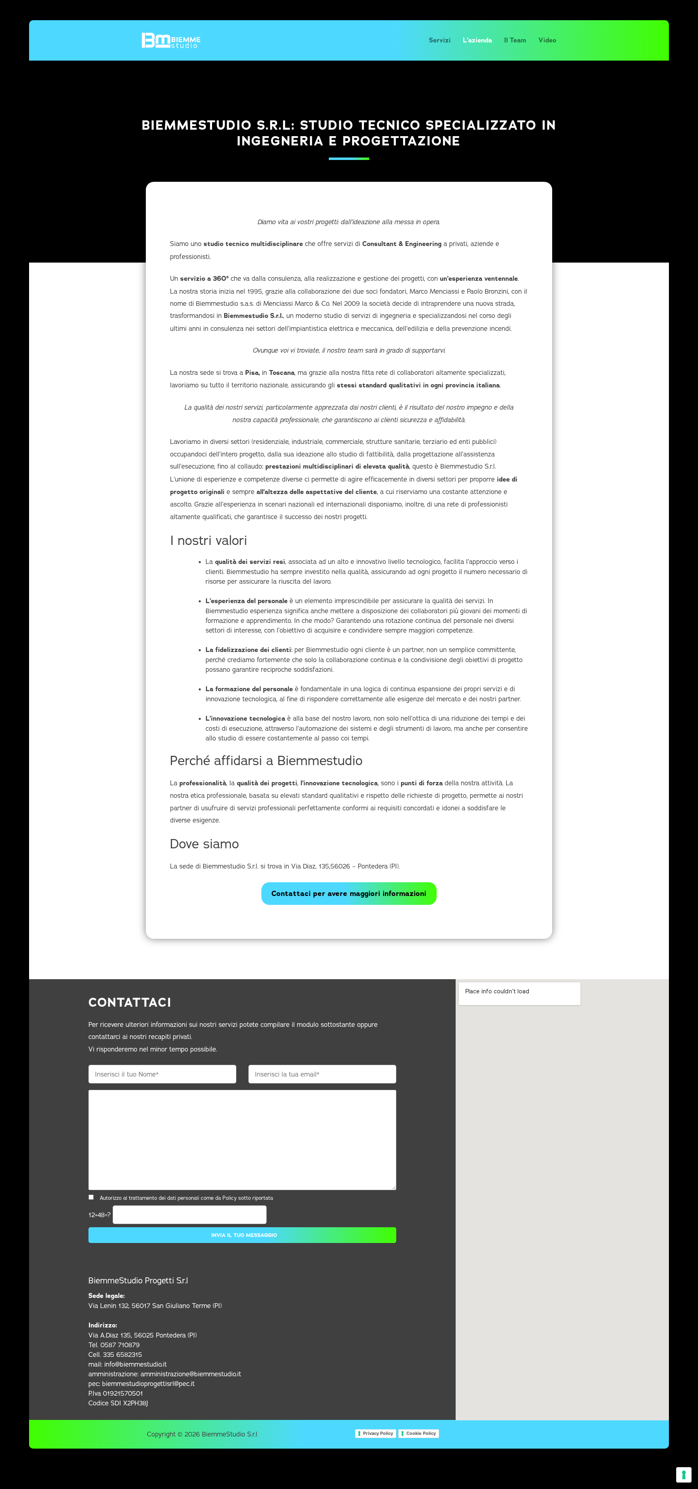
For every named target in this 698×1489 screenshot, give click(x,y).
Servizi (440, 40)
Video (547, 40)
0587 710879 (120, 1345)
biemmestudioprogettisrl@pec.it (148, 1384)
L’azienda (477, 40)
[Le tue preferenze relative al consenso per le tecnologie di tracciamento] (684, 1475)
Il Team (515, 40)
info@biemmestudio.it (135, 1364)
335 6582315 (122, 1354)
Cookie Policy (421, 1433)
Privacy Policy (378, 1433)
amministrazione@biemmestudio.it (191, 1374)
